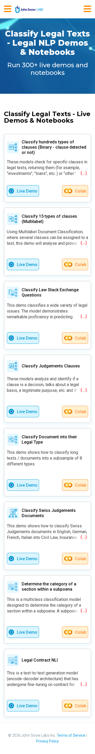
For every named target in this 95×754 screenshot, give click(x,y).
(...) (83, 172)
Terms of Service (71, 735)
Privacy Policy (47, 741)
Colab (80, 191)
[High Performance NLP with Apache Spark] (29, 9)
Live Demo (27, 191)
